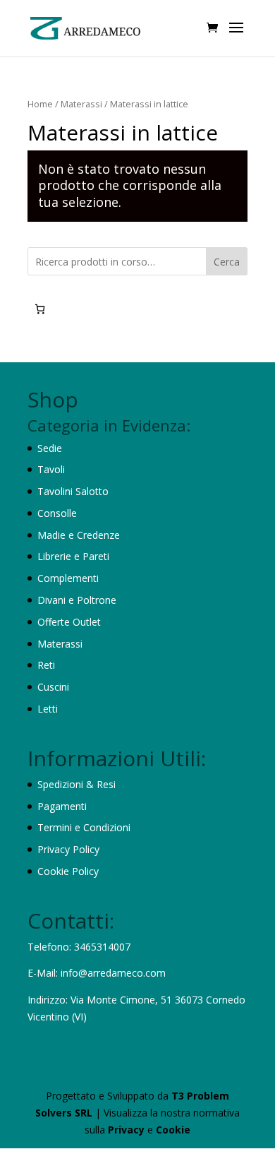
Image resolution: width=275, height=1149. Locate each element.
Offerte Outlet (69, 622)
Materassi (81, 103)
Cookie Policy (68, 871)
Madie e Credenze (78, 535)
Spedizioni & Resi (76, 784)
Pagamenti (62, 806)
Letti (47, 708)
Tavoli (51, 469)
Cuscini (53, 686)
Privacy (127, 1129)
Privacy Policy (68, 849)
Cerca (227, 261)
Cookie (173, 1129)
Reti (46, 665)
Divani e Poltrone (76, 600)
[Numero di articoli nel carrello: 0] (40, 309)
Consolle (57, 513)
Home (40, 103)
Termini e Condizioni (83, 827)
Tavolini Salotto (73, 491)
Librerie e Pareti (73, 556)
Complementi (68, 578)
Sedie (49, 448)
